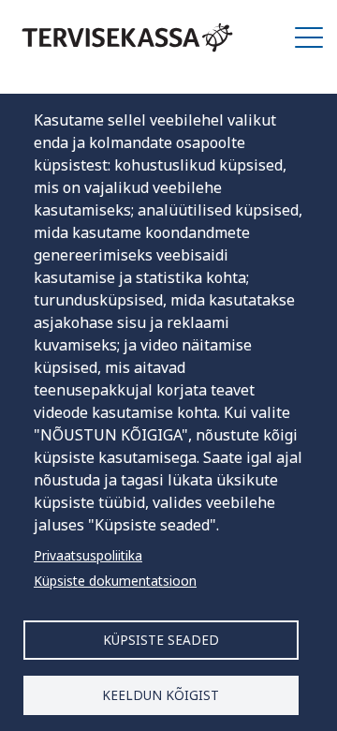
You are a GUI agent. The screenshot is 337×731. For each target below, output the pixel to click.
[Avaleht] (127, 37)
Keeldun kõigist (160, 695)
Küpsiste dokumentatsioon (115, 580)
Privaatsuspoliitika (88, 555)
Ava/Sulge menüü (309, 37)
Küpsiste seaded (161, 640)
